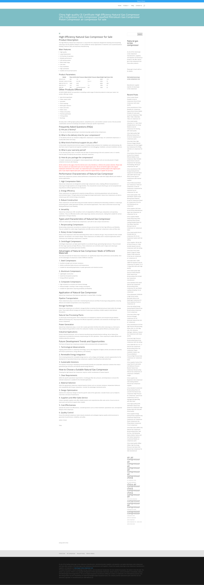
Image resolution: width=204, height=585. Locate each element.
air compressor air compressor (133, 469)
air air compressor (133, 458)
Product (125, 5)
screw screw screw (131, 523)
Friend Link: (62, 553)
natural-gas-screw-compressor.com (83, 568)
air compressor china (133, 476)
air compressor (133, 463)
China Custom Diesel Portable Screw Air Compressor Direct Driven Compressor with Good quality (134, 101)
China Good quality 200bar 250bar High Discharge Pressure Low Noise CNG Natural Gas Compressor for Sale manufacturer (134, 447)
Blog (132, 5)
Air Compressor (71, 553)
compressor (133, 501)
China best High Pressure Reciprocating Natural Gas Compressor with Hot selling (134, 340)
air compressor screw (131, 480)
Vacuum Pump (81, 553)
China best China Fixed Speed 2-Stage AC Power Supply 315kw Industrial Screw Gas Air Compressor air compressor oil (134, 254)
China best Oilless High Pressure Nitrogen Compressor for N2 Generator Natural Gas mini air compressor (134, 318)
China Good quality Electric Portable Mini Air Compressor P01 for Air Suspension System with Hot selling (134, 236)
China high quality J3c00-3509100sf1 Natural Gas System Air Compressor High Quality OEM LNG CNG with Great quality (134, 407)
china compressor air (133, 494)
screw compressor (131, 519)
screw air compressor (131, 517)
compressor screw (131, 515)
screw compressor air (131, 521)
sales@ (131, 77)
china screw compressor (132, 498)
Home (119, 5)
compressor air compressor (133, 505)
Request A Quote (141, 1)
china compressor (133, 489)
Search (140, 34)
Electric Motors (90, 553)
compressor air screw (131, 509)
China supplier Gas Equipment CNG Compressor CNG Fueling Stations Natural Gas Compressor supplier (134, 381)
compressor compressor (133, 512)
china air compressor (133, 485)
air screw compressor (131, 482)
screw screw (139, 521)
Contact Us (139, 5)
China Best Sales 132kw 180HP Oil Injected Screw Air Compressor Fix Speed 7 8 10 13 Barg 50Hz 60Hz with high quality (134, 264)
